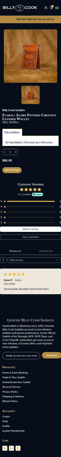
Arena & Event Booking (15, 372)
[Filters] (3, 260)
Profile (6, 426)
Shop (5, 421)
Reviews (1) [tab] (15, 251)
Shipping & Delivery (13, 396)
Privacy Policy (10, 392)
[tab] (12, 132)
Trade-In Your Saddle (13, 377)
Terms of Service (11, 387)
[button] (30, 201)
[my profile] (45, 7)
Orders (6, 416)
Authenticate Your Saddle (16, 382)
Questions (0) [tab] (46, 251)
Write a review (30, 229)
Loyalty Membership (13, 431)
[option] (30, 56)
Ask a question (30, 237)
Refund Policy (10, 401)
